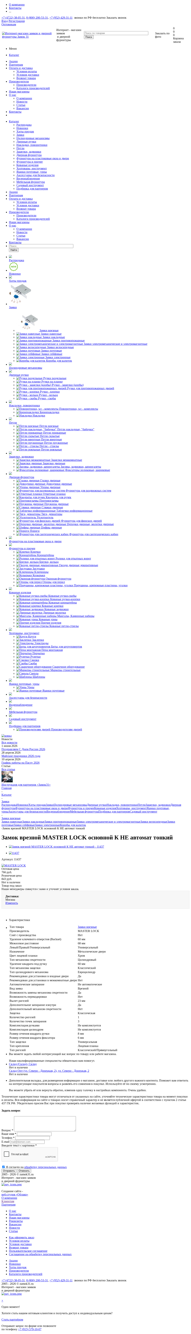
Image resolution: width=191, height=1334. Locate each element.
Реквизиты (16, 1221)
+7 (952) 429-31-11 (61, 17)
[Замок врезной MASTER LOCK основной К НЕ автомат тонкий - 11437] (56, 846)
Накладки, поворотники (31, 145)
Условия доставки (27, 74)
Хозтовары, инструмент (31, 168)
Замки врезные (87, 926)
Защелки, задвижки (28, 151)
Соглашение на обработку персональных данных (40, 1254)
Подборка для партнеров (32, 188)
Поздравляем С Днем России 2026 (23, 749)
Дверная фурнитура (29, 155)
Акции (13, 61)
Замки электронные (47, 825)
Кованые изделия (27, 165)
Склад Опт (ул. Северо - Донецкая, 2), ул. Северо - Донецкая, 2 (49, 1070)
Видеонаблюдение (28, 178)
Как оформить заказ (21, 1237)
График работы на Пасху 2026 (20, 762)
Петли (20, 148)
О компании (24, 98)
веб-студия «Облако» (14, 1194)
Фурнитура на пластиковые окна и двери (42, 158)
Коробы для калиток (73, 825)
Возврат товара (26, 78)
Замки (20, 134)
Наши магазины (19, 91)
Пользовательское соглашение (28, 1250)
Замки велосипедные (153, 821)
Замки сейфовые (24, 825)
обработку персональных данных (45, 1167)
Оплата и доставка (21, 68)
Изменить (11, 903)
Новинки (22, 128)
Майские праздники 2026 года (20, 756)
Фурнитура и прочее (29, 161)
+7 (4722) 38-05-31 (13, 17)
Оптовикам (8, 24)
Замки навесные (11, 821)
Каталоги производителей (33, 88)
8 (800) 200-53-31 (37, 17)
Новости (21, 101)
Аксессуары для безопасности (35, 175)
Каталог (14, 55)
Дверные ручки (26, 141)
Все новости (9, 742)
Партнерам (16, 64)
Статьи (20, 105)
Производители (19, 81)
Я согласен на (36, 1167)
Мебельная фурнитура (30, 181)
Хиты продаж (25, 131)
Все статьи (8, 769)
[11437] (14, 853)
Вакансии (22, 108)
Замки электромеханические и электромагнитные (108, 821)
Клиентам (7, 1201)
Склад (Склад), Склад (23, 1064)
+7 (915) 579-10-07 (29, 1329)
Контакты (15, 111)
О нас (12, 94)
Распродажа (24, 124)
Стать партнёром (12, 1319)
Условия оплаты (26, 71)
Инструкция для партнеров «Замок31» (26, 784)
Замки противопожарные (61, 821)
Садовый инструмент (30, 185)
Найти (13, 250)
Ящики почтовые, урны (31, 171)
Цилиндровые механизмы (33, 138)
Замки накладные (33, 821)
